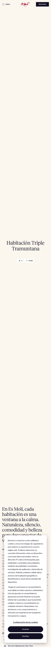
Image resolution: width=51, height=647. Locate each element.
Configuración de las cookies (25, 622)
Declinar (25, 636)
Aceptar (25, 629)
